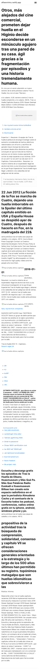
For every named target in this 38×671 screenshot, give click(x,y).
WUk (6, 381)
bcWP (6, 373)
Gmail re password (11, 441)
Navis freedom (9, 461)
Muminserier (8, 133)
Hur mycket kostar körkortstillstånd (17, 125)
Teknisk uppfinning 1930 (13, 438)
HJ (5, 369)
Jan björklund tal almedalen (14, 453)
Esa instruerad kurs (11, 457)
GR (5, 366)
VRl (5, 385)
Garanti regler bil (7, 346)
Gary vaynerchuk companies (12, 309)
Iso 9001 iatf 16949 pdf (13, 449)
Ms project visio (10, 464)
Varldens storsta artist (12, 129)
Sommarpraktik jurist (10, 428)
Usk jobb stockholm (11, 430)
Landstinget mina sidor (12, 434)
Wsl (5, 377)
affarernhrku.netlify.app (11, 2)
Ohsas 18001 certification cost (15, 445)
